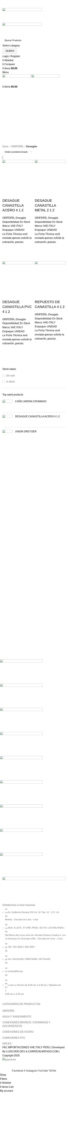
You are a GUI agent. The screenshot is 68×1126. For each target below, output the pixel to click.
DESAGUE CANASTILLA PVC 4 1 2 (17, 307)
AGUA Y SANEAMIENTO (16, 1016)
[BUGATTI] (31, 768)
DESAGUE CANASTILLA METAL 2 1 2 (45, 205)
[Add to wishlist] (6, 248)
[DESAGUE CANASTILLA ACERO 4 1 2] (7, 420)
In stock (10, 381)
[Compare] (6, 194)
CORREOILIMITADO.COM (43, 1051)
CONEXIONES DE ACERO (17, 1031)
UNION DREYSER (26, 431)
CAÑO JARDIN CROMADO (30, 401)
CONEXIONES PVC (13, 1037)
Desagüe (21, 217)
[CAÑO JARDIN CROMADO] (7, 405)
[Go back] (6, 107)
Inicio (5, 146)
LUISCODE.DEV (15, 1051)
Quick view (6, 256)
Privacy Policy (54, 1066)
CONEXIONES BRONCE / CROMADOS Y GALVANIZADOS (26, 1024)
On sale (10, 375)
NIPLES (7, 1043)
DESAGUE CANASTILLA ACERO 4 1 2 (37, 416)
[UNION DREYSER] (7, 435)
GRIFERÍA (17, 146)
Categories (8, 122)
